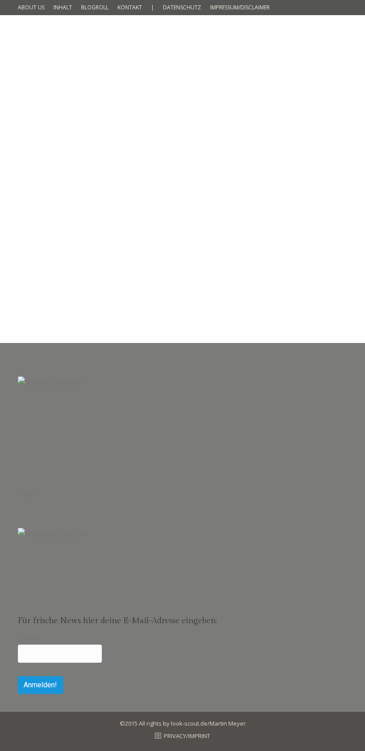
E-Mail (29, 639)
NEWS (63, 254)
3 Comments (186, 254)
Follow (27, 493)
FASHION (41, 254)
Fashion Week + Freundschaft (89, 238)
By (100, 254)
